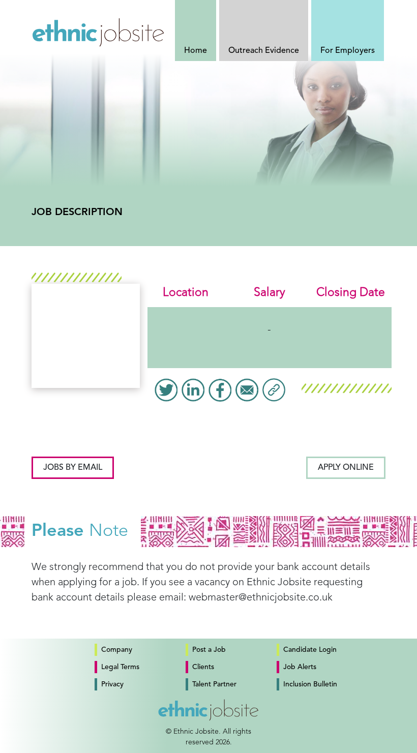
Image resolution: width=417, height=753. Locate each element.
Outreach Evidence (263, 51)
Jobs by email (72, 468)
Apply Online (346, 468)
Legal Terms (120, 667)
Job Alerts (299, 667)
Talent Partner (214, 684)
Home (195, 51)
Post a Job (209, 649)
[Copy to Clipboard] (273, 390)
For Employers (347, 51)
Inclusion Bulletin (310, 684)
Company (116, 649)
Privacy (112, 684)
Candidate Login (310, 649)
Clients (203, 667)
